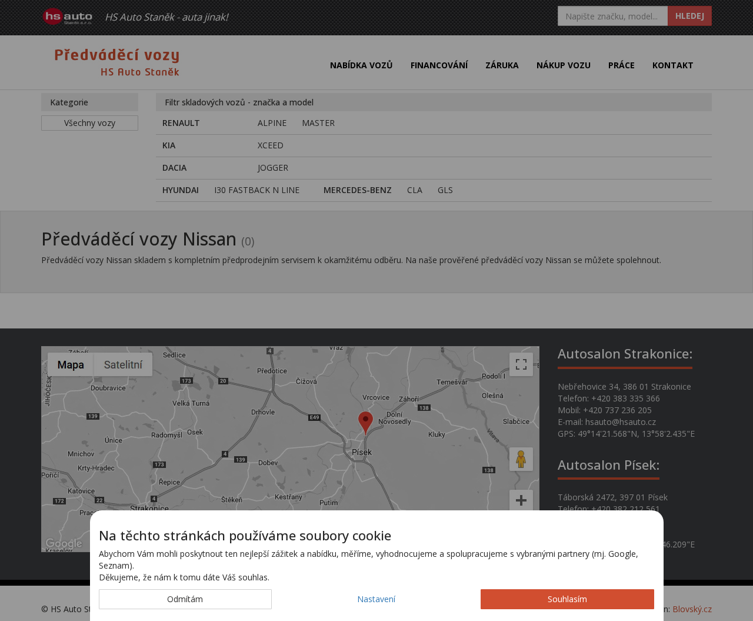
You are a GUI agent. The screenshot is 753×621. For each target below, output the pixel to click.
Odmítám (185, 599)
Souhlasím (567, 599)
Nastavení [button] (376, 599)
